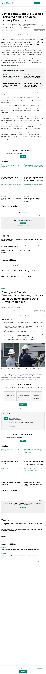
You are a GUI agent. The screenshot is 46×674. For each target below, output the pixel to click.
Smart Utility (4, 9)
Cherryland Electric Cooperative (25, 374)
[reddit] (25, 35)
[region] (23, 213)
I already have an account (23, 225)
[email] (27, 35)
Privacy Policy (40, 668)
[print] (44, 35)
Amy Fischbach (5, 310)
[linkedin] (20, 35)
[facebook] (18, 35)
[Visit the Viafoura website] (41, 215)
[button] (2, 3)
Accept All (23, 671)
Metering (3, 288)
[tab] (4, 210)
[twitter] (23, 35)
